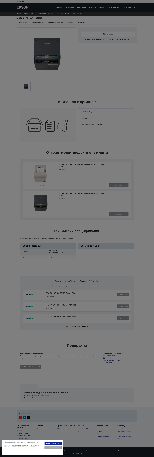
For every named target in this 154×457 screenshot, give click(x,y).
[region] (32, 447)
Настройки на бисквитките (53, 450)
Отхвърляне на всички (53, 447)
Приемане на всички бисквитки (53, 443)
